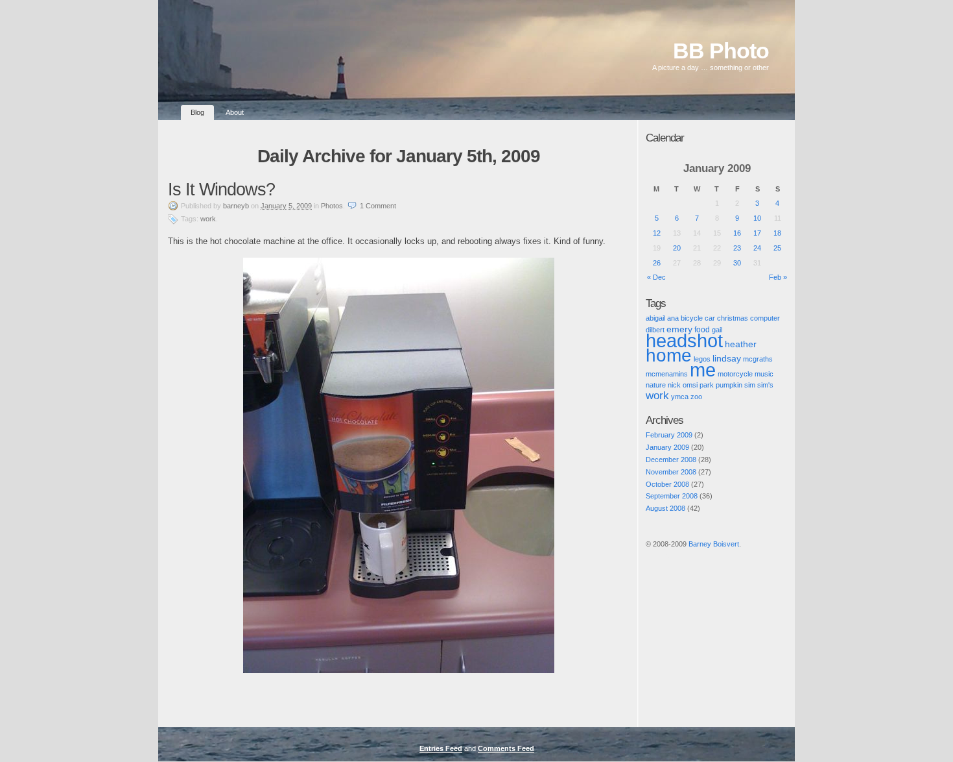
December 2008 (671, 459)
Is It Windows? (221, 189)
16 (737, 233)
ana (673, 318)
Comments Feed (506, 748)
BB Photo (721, 51)
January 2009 (667, 447)
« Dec (656, 277)
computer (765, 318)
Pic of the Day (658, 555)
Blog (197, 112)
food (702, 329)
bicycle (692, 318)
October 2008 (667, 484)
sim (749, 385)
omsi (690, 385)
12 (657, 233)
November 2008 (671, 472)
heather (741, 344)
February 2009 (669, 435)
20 (677, 248)
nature (656, 385)
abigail (655, 318)
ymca (679, 396)
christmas (732, 318)
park (707, 385)
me (703, 369)
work (208, 219)
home (669, 355)
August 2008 (665, 508)
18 (777, 233)
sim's (765, 385)
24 (757, 248)
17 (757, 233)
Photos (332, 206)
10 (757, 218)
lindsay (726, 358)
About (235, 112)
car (710, 318)
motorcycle (735, 374)
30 (737, 263)
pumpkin (729, 385)
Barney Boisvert (713, 544)
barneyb (236, 206)
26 (657, 263)
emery (679, 329)
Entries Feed (440, 748)
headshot (684, 340)
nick (674, 385)
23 (737, 248)
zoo (696, 396)
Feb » (778, 277)
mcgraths (758, 359)
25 (777, 248)
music (764, 374)
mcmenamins (667, 374)
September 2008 (672, 496)
